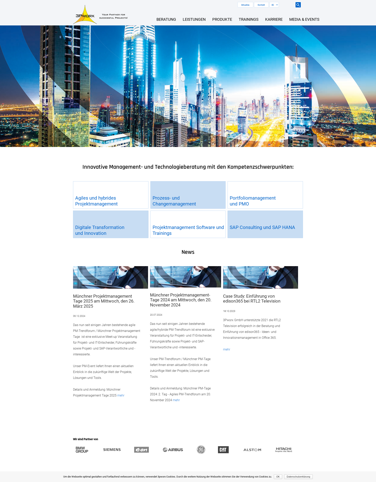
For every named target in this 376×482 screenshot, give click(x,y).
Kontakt (261, 5)
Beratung (166, 19)
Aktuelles (245, 5)
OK (278, 476)
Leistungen (194, 19)
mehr (120, 395)
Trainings (248, 19)
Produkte (222, 19)
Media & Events (304, 19)
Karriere (274, 19)
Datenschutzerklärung (298, 476)
